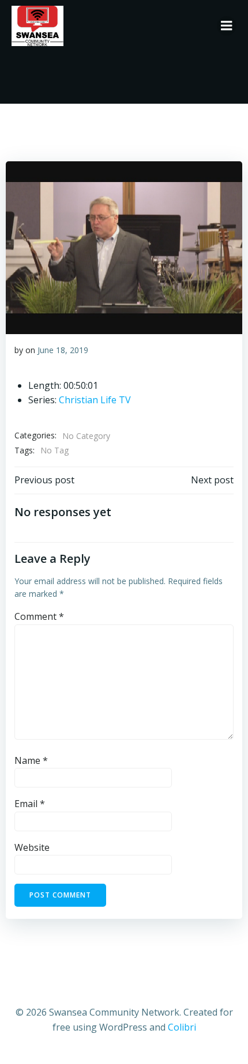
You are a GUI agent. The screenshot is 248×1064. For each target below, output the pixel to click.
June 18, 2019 (62, 349)
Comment (39, 616)
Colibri (182, 1027)
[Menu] (226, 26)
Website (32, 847)
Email (29, 803)
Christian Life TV (95, 399)
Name (31, 760)
